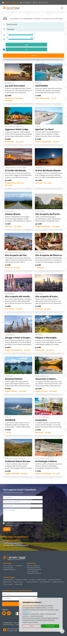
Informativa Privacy (8, 624)
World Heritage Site (44, 582)
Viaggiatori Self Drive (58, 582)
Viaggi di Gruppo (18, 582)
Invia (6, 529)
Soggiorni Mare (7, 582)
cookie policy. (27, 612)
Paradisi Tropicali (41, 579)
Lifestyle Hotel (19, 584)
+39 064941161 (26, 2)
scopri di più (18, 64)
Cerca (33, 55)
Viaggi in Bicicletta (8, 579)
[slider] (8, 35)
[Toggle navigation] (62, 8)
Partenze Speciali (8, 584)
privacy (37, 523)
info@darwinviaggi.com (11, 2)
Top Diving (32, 579)
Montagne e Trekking (21, 579)
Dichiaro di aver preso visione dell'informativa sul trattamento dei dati (24, 524)
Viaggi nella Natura (32, 582)
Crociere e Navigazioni (54, 579)
